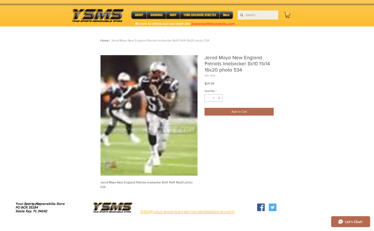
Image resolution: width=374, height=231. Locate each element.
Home (104, 40)
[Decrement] (207, 98)
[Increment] (219, 98)
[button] (287, 15)
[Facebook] (261, 207)
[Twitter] (272, 207)
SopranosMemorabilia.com (212, 24)
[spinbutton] (213, 98)
